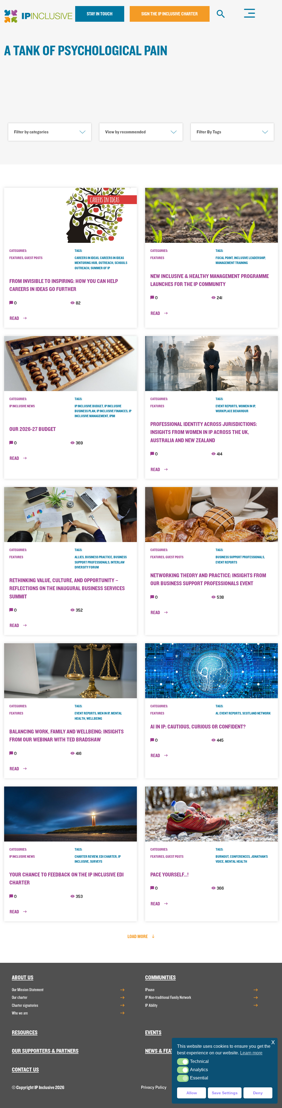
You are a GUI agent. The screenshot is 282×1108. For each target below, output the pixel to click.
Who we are (20, 1013)
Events (153, 1032)
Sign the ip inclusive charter (169, 14)
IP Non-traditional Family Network (168, 997)
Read (15, 318)
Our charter (19, 997)
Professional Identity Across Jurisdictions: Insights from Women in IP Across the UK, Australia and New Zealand (203, 432)
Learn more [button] (251, 1053)
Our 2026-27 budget (32, 429)
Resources (24, 1032)
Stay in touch (99, 14)
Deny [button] (258, 1093)
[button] (182, 1061)
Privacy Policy (153, 1087)
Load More (138, 936)
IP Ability (151, 1005)
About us (22, 977)
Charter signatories (25, 1005)
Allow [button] (191, 1093)
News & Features (165, 1051)
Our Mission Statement (28, 990)
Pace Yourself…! (169, 875)
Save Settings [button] (225, 1093)
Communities (160, 977)
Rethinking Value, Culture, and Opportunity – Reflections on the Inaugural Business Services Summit (67, 589)
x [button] (273, 1041)
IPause (149, 990)
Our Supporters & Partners (45, 1051)
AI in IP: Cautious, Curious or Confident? (198, 727)
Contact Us (25, 1070)
